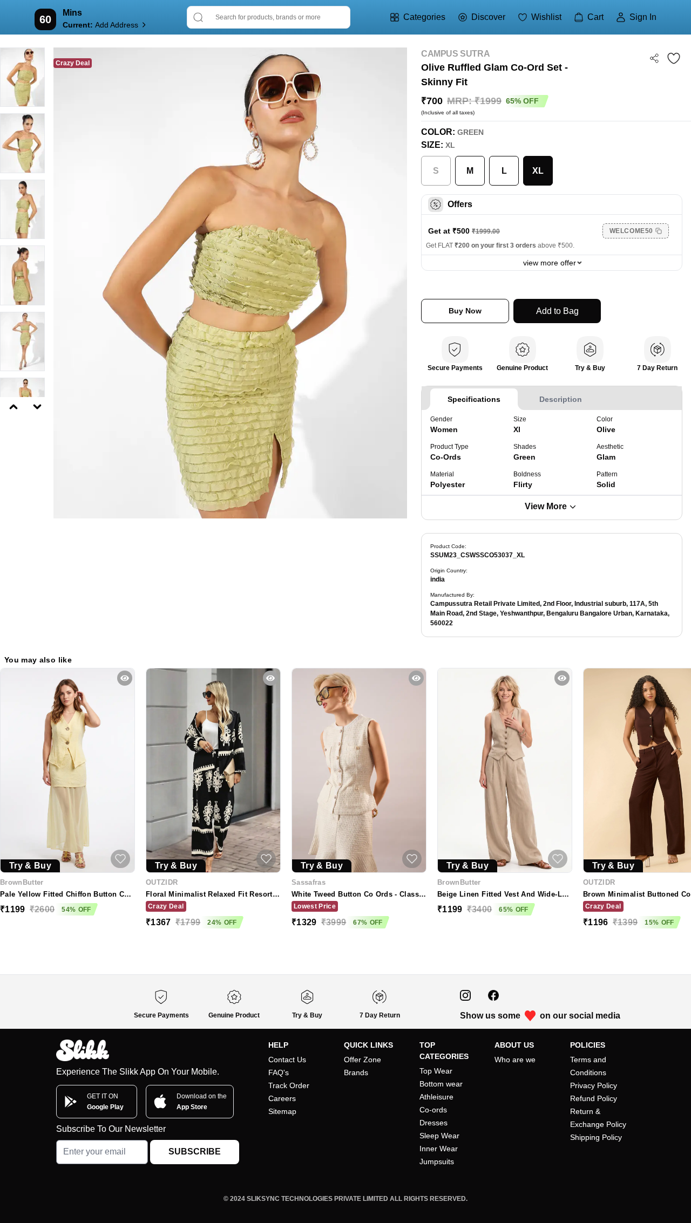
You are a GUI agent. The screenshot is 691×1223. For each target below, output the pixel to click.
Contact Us (287, 1059)
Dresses (433, 1122)
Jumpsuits (436, 1161)
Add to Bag (557, 311)
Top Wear (435, 1071)
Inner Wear (438, 1148)
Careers (282, 1098)
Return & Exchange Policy (598, 1118)
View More (546, 506)
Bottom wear (441, 1083)
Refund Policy (593, 1098)
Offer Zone (362, 1059)
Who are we (515, 1059)
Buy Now (465, 310)
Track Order (288, 1085)
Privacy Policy (593, 1085)
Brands (356, 1072)
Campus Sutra (455, 53)
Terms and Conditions (588, 1066)
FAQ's (278, 1072)
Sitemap (282, 1111)
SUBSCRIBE (194, 1151)
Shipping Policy (596, 1137)
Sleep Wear (439, 1135)
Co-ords (433, 1109)
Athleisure (436, 1096)
